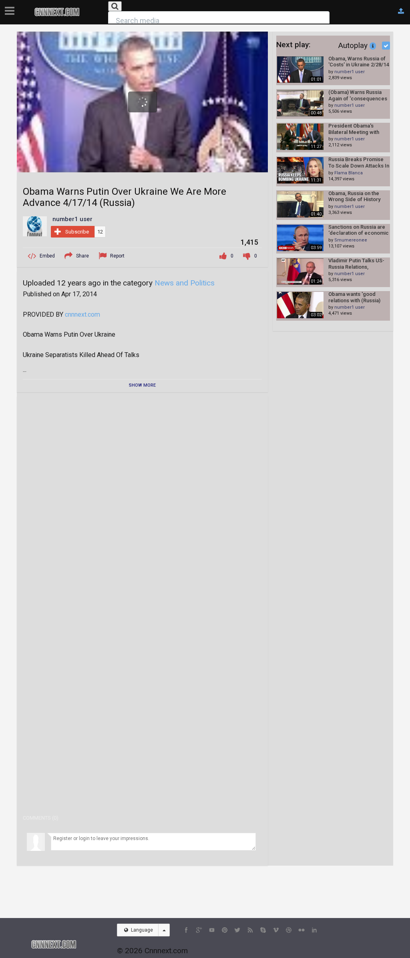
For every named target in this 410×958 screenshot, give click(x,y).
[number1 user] (35, 226)
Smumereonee (350, 240)
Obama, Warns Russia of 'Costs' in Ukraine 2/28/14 (358, 62)
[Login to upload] (401, 11)
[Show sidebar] (11, 8)
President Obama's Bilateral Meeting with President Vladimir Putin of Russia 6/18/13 (357, 129)
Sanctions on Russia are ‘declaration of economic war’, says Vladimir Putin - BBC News (358, 230)
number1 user (349, 71)
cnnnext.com (82, 314)
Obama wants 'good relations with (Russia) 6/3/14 (354, 297)
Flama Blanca (348, 173)
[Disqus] (142, 502)
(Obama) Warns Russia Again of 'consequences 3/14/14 (357, 95)
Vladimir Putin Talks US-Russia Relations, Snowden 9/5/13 (356, 263)
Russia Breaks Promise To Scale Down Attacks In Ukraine (358, 162)
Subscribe (77, 232)
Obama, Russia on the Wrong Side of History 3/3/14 (354, 196)
